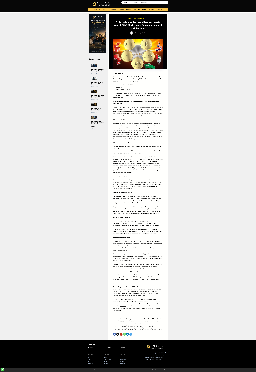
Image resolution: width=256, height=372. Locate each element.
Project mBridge (157, 329)
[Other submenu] (136, 9)
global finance (130, 329)
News (147, 18)
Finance (134, 18)
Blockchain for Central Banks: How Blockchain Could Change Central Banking (97, 70)
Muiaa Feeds (106, 363)
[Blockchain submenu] (124, 9)
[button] (114, 334)
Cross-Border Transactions (135, 326)
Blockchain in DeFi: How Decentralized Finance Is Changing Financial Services (97, 109)
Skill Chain (106, 357)
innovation (139, 329)
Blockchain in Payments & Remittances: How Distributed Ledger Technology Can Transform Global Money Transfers (97, 124)
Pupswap (106, 361)
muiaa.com (123, 306)
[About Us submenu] (146, 9)
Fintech (138, 18)
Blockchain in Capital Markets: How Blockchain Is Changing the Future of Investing (98, 96)
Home (89, 357)
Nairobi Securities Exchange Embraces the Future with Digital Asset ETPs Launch (125, 320)
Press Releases (123, 359)
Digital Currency (148, 326)
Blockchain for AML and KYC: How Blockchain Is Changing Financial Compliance (97, 83)
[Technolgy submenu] (131, 9)
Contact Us (166, 369)
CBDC (115, 326)
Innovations (142, 18)
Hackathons (122, 357)
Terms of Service (161, 369)
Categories (90, 363)
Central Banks (122, 326)
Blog (89, 359)
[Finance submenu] (106, 9)
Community (122, 361)
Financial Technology (119, 329)
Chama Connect (107, 359)
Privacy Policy (154, 369)
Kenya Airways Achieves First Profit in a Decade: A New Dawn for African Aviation (151, 320)
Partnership (122, 363)
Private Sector (147, 329)
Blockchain (130, 18)
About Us (90, 361)
